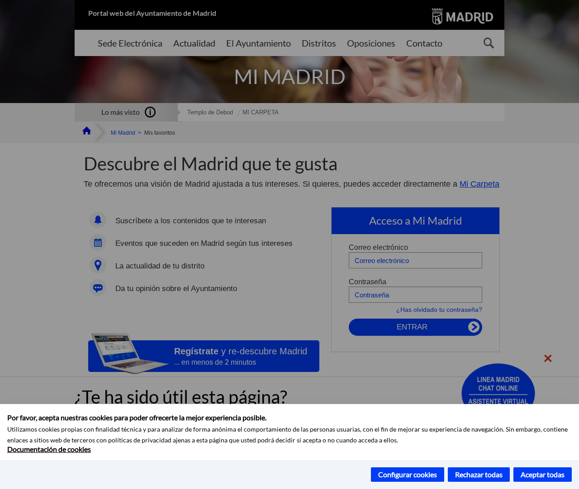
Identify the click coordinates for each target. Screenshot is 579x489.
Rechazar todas (479, 474)
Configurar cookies (407, 474)
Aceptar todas (543, 474)
